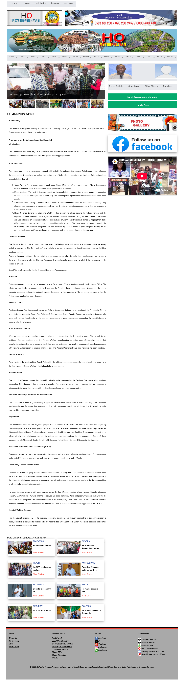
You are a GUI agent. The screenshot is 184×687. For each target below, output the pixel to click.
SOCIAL (85, 584)
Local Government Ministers (142, 97)
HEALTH (36, 563)
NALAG (55, 658)
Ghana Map (14, 646)
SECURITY (38, 606)
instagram (102, 647)
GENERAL (86, 541)
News (11, 644)
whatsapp (102, 650)
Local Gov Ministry (60, 641)
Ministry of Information (62, 646)
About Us (13, 638)
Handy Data (142, 105)
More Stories (38, 552)
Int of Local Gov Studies (62, 644)
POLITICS (86, 606)
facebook (102, 638)
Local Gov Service (60, 649)
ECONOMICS (39, 584)
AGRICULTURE (88, 563)
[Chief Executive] (119, 71)
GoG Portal (57, 638)
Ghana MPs (57, 652)
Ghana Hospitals (59, 655)
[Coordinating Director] (165, 71)
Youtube (102, 644)
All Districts (14, 641)
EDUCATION (38, 541)
